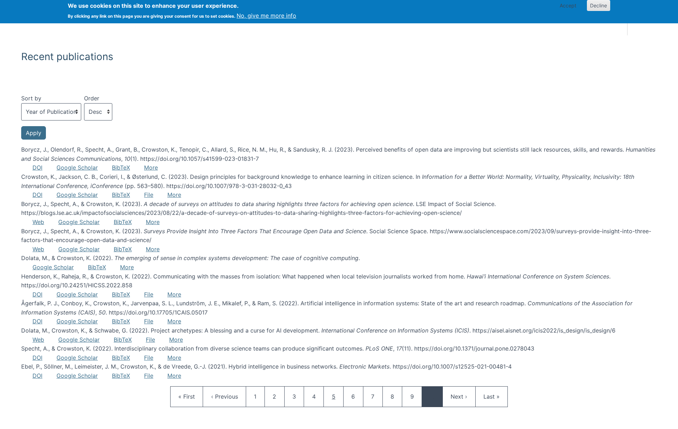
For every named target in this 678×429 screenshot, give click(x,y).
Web (38, 221)
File (148, 194)
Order (91, 98)
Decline (598, 5)
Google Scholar (77, 167)
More (151, 167)
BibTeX (121, 167)
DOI (37, 167)
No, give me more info (266, 15)
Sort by (31, 98)
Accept (568, 5)
